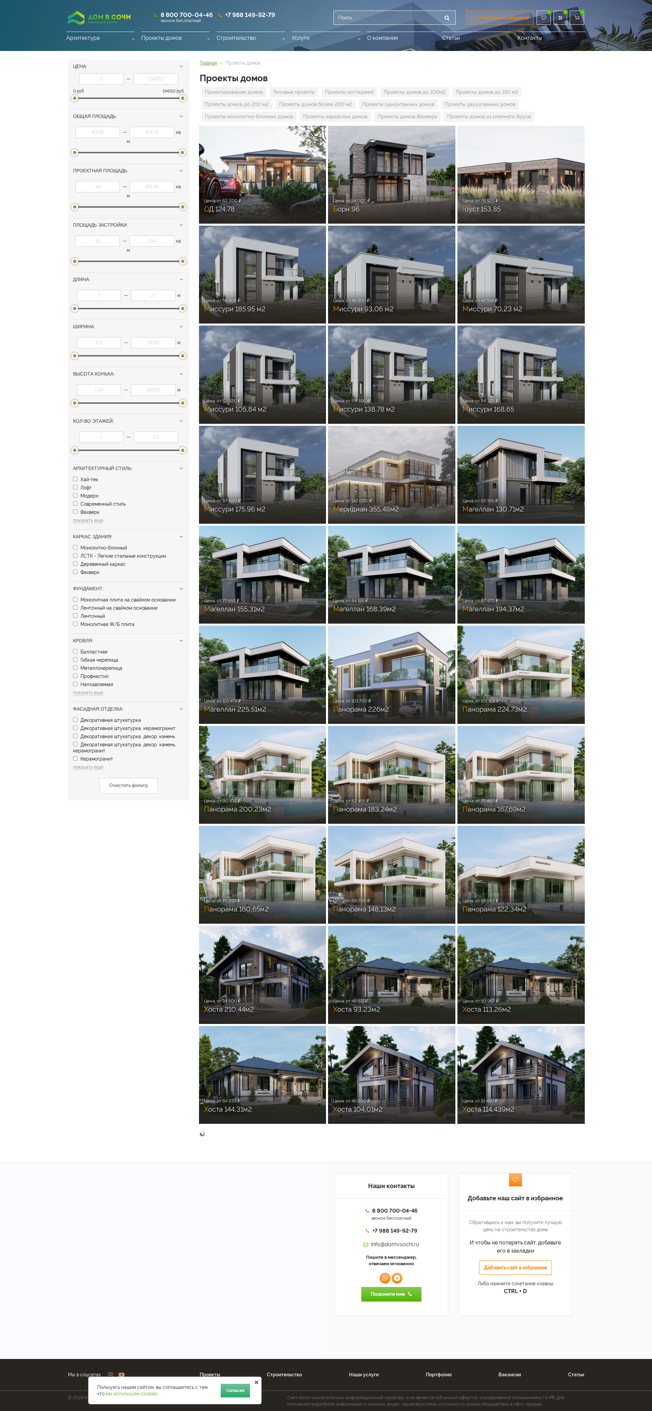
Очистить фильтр (128, 785)
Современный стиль (102, 504)
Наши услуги (364, 1374)
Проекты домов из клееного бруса (489, 117)
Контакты (530, 38)
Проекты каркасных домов (335, 117)
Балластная (93, 652)
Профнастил (94, 676)
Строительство (236, 38)
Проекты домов (161, 38)
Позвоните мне (388, 1294)
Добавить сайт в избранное (515, 1267)
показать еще (88, 520)
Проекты (210, 1374)
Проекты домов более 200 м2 (315, 104)
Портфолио (439, 1374)
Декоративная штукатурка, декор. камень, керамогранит (124, 747)
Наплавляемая (96, 684)
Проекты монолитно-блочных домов (249, 117)
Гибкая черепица (98, 660)
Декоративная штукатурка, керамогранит (127, 728)
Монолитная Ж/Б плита (106, 624)
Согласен (235, 1390)
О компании (382, 38)
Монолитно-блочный (103, 548)
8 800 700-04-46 (187, 14)
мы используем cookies (132, 1393)
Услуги (300, 38)
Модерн (88, 496)
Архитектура (83, 38)
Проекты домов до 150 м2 (487, 92)
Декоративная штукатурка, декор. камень (127, 736)
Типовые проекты (294, 92)
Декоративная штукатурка (110, 720)
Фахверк (89, 512)
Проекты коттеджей (349, 92)
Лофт (85, 487)
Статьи (451, 38)
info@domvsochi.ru (395, 1244)
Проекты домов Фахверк (407, 117)
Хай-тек (88, 479)
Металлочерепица (100, 668)
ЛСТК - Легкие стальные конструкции (122, 556)
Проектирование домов (234, 92)
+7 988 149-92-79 (250, 14)
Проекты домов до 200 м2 (237, 104)
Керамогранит (96, 759)
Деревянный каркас (102, 564)
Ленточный (92, 616)
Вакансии (510, 1374)
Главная (208, 63)
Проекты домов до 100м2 (415, 92)
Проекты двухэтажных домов (480, 104)
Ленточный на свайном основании (118, 608)
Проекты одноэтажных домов (398, 104)
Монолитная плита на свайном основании (127, 600)
